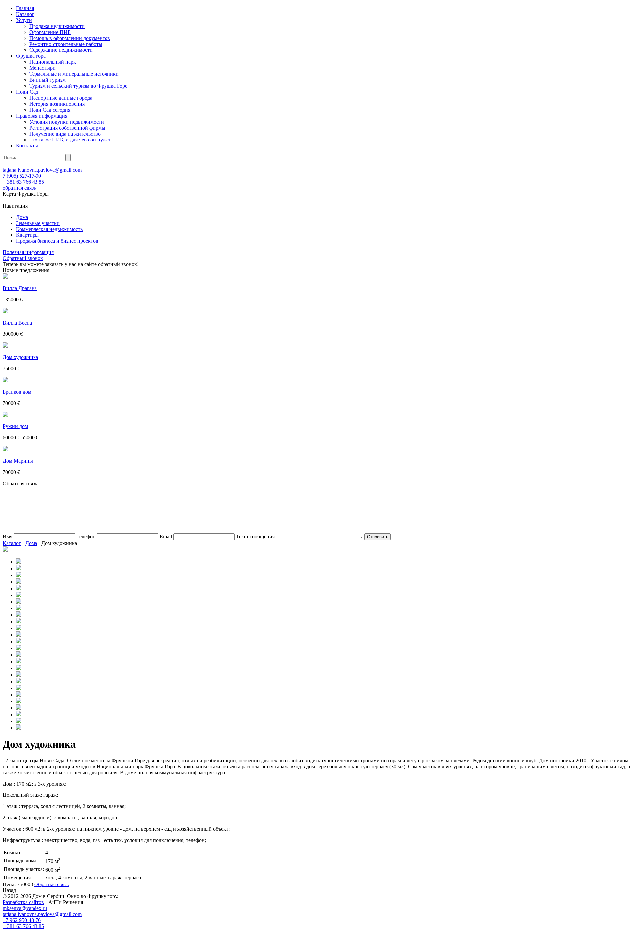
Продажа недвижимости (57, 26)
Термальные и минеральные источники (74, 74)
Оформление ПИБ (50, 32)
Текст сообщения (255, 536)
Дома (22, 217)
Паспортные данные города (60, 98)
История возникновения (57, 104)
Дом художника (20, 357)
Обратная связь (51, 884)
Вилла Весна (17, 323)
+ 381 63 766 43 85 (23, 182)
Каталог (25, 14)
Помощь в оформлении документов (69, 38)
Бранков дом (17, 392)
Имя (7, 536)
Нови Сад (27, 92)
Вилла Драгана (20, 288)
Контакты (27, 145)
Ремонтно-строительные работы (65, 44)
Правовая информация (41, 116)
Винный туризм (47, 80)
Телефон (86, 536)
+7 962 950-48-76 (22, 920)
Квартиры (27, 235)
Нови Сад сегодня (49, 110)
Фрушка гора (31, 56)
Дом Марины (18, 461)
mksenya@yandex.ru (25, 908)
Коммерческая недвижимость (49, 229)
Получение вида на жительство (65, 134)
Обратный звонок (23, 258)
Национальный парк (52, 62)
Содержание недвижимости (61, 50)
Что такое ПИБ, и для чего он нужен (70, 139)
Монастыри (42, 68)
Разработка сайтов (23, 902)
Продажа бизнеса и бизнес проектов (57, 241)
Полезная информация (28, 252)
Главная (25, 8)
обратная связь (19, 188)
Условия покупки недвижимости (66, 122)
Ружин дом (15, 426)
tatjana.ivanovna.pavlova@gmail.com (42, 170)
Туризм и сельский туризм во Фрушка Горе (78, 86)
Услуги (24, 20)
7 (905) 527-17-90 (22, 176)
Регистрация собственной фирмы (67, 128)
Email (166, 536)
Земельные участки (38, 223)
